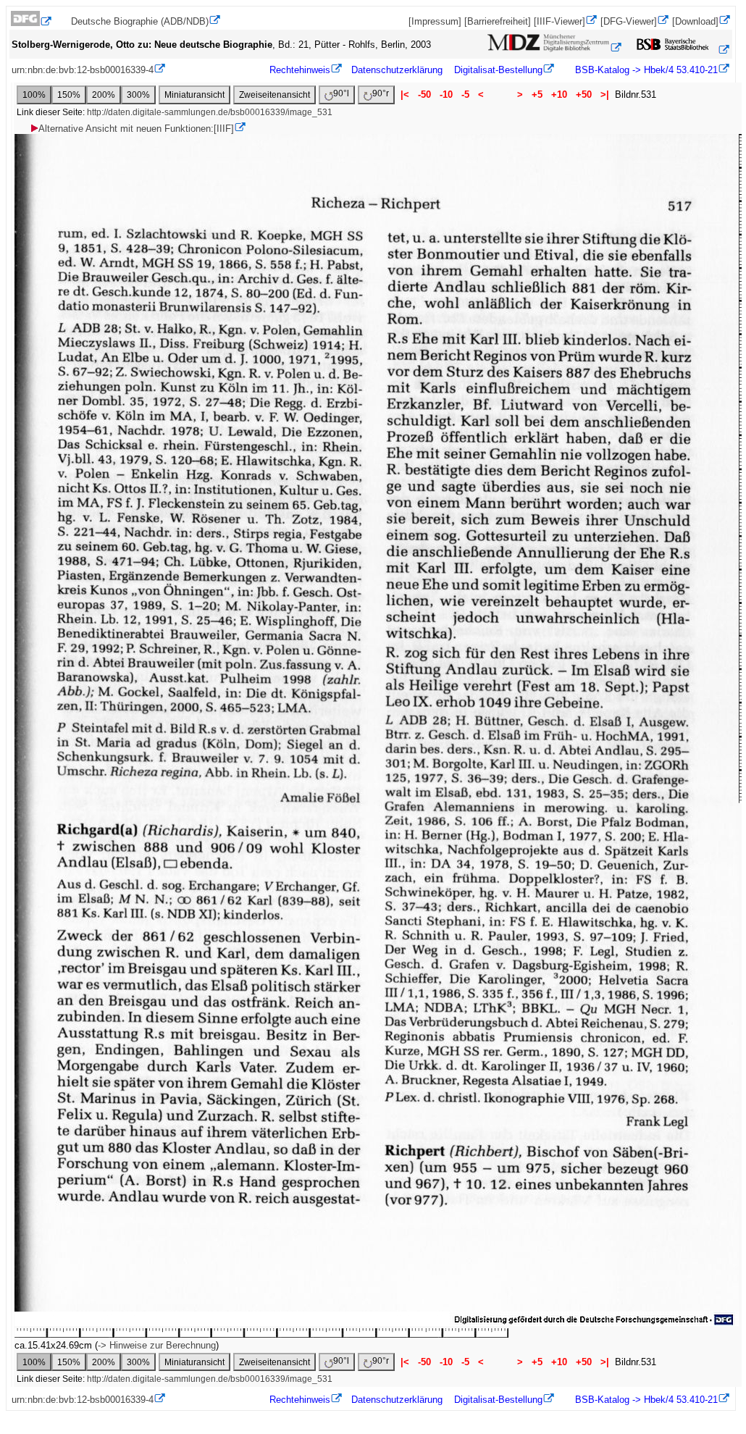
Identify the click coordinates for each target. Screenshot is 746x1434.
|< (405, 94)
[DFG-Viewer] (628, 21)
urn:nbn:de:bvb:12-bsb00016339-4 (83, 69)
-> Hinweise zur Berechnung (157, 1345)
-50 (424, 94)
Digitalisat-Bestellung (498, 69)
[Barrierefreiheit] (497, 21)
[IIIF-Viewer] (559, 21)
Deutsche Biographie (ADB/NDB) (140, 21)
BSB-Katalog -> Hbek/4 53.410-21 (645, 69)
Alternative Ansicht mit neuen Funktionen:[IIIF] (136, 128)
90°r (380, 93)
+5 (537, 94)
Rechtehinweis (299, 69)
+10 (559, 94)
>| (605, 94)
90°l (341, 93)
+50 (584, 94)
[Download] (695, 21)
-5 (465, 94)
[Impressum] (434, 21)
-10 (446, 94)
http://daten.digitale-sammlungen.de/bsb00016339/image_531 (209, 112)
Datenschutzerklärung (397, 69)
